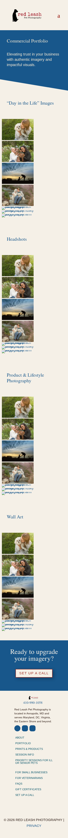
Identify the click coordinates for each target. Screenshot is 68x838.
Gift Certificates (28, 789)
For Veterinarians (29, 778)
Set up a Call (34, 673)
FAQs (18, 783)
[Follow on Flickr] (32, 728)
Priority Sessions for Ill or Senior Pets (34, 761)
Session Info (24, 754)
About (19, 737)
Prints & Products (29, 749)
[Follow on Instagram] (25, 728)
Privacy (34, 826)
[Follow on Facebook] (17, 728)
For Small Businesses (31, 772)
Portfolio (23, 743)
